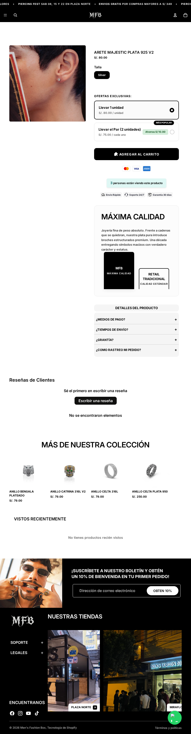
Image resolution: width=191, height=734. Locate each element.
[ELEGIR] (41, 482)
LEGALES (18, 652)
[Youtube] (28, 713)
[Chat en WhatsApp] (175, 718)
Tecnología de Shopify (62, 727)
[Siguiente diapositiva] (176, 477)
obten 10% (162, 591)
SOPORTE (19, 642)
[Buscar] (15, 15)
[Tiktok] (37, 713)
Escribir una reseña (95, 400)
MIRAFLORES (168, 707)
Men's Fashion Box (33, 727)
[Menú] (5, 15)
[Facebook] (12, 713)
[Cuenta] (175, 15)
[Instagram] (20, 713)
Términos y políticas (168, 728)
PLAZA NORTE (71, 707)
